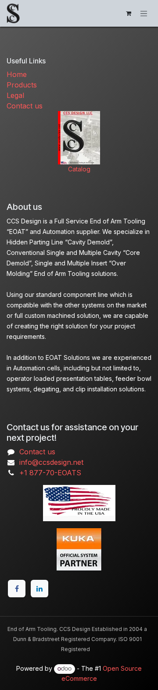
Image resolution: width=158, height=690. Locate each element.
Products (22, 84)
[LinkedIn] (39, 588)
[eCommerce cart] (128, 13)
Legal (15, 95)
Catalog (79, 169)
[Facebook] (16, 588)
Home (17, 74)
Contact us (25, 105)
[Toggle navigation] (144, 13)
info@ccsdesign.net (51, 462)
